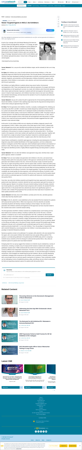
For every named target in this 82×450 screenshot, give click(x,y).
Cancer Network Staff (25, 300)
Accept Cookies (72, 445)
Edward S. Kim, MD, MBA (26, 350)
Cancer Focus (21, 5)
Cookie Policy (18, 448)
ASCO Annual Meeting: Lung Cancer (16, 282)
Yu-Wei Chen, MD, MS (25, 325)
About (41, 397)
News (29, 2)
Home (3, 16)
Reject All (63, 445)
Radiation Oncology (57, 5)
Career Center (50, 5)
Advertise (41, 399)
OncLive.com (41, 402)
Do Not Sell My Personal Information (41, 412)
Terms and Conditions (41, 409)
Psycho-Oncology (36, 5)
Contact (41, 408)
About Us (38, 440)
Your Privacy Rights (41, 414)
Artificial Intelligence (43, 5)
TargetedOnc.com (41, 405)
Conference (7, 16)
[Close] (80, 445)
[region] (41, 446)
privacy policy (27, 277)
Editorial (41, 406)
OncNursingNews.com (41, 403)
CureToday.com (41, 400)
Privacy (41, 411)
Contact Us (48, 440)
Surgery (63, 5)
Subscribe (49, 274)
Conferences (40, 2)
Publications (47, 2)
